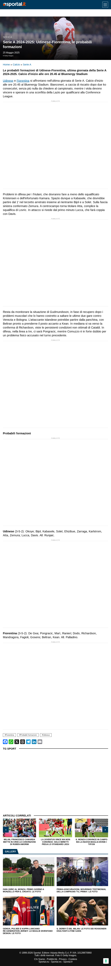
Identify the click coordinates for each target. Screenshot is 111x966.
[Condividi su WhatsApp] (11, 741)
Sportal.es (56, 961)
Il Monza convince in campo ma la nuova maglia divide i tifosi (91, 841)
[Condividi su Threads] (22, 741)
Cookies (73, 959)
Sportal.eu (44, 961)
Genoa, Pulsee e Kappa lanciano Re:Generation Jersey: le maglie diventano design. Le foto (28, 931)
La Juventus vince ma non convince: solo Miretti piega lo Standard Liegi (55, 841)
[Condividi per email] (40, 741)
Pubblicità (52, 959)
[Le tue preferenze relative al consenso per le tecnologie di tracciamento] (106, 961)
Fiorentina (23, 80)
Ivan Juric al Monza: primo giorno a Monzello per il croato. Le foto (23, 890)
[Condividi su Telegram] (28, 741)
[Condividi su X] (16, 741)
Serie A (7, 37)
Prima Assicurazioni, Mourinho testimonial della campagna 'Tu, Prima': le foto (81, 890)
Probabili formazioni (28, 735)
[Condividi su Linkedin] (34, 741)
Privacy (63, 959)
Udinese (8, 80)
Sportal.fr (68, 961)
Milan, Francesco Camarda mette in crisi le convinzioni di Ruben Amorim (19, 841)
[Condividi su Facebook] (5, 741)
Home (6, 64)
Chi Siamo (39, 959)
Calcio (16, 64)
